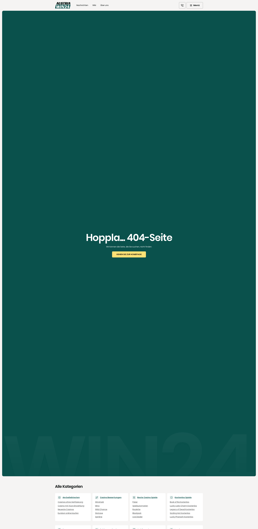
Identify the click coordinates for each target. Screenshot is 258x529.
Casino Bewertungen (110, 497)
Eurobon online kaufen (68, 513)
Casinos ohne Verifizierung (70, 502)
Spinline (98, 517)
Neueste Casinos (66, 509)
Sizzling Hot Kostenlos (180, 513)
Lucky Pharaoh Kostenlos (181, 517)
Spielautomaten (140, 506)
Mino (97, 506)
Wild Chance (101, 509)
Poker (135, 502)
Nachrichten (82, 5)
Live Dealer (137, 517)
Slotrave (99, 513)
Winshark (99, 502)
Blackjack (136, 513)
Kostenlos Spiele (183, 497)
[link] (182, 5)
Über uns (104, 5)
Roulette (136, 509)
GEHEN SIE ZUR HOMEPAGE (129, 254)
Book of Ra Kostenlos (179, 502)
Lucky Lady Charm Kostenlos (183, 506)
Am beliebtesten (71, 497)
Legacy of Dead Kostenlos (182, 509)
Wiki (94, 5)
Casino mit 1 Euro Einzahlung (71, 506)
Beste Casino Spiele (147, 497)
